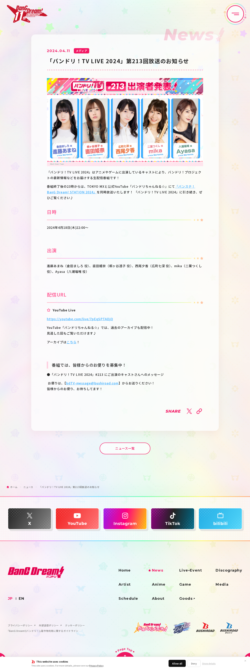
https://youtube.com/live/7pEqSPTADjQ (80, 319)
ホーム (14, 487)
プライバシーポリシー (20, 625)
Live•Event (190, 570)
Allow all (177, 663)
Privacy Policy (96, 665)
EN (21, 598)
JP (10, 598)
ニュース (28, 487)
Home (125, 570)
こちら (72, 342)
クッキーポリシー (75, 625)
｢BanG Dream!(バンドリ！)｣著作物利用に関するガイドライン (43, 631)
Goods (186, 598)
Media (222, 584)
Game (185, 584)
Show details (209, 663)
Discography (229, 570)
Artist (125, 584)
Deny (194, 663)
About (158, 598)
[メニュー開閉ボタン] (235, 14)
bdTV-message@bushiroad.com (92, 383)
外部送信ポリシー (49, 625)
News (157, 570)
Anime (159, 584)
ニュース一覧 (125, 448)
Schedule (128, 598)
